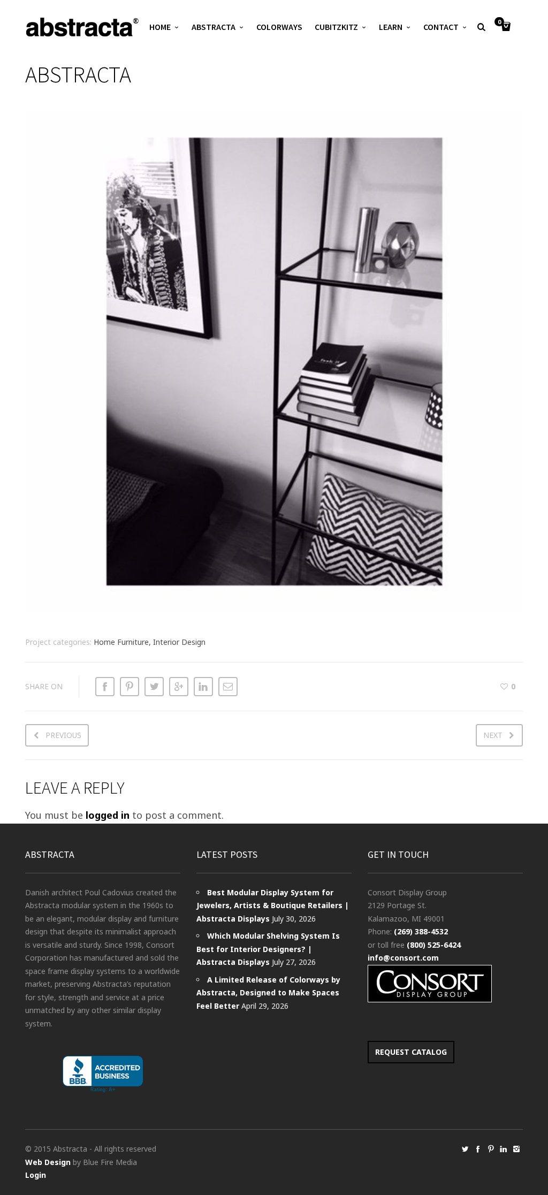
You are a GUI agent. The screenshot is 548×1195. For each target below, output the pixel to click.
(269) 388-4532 (421, 931)
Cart (499, 22)
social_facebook (477, 1149)
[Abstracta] (83, 27)
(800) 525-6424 (434, 945)
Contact (441, 26)
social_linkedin (503, 1149)
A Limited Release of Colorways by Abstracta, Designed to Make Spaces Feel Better (268, 993)
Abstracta (213, 26)
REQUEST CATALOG (411, 1052)
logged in (108, 815)
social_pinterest (490, 1149)
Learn (390, 26)
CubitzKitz (336, 26)
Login (35, 1175)
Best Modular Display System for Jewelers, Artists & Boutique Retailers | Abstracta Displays (272, 905)
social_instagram (516, 1149)
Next (493, 735)
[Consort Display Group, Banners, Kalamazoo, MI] (103, 1074)
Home (160, 26)
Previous (63, 735)
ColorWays (279, 26)
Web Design (48, 1162)
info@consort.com (403, 958)
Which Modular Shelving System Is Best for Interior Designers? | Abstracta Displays (268, 949)
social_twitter (465, 1149)
